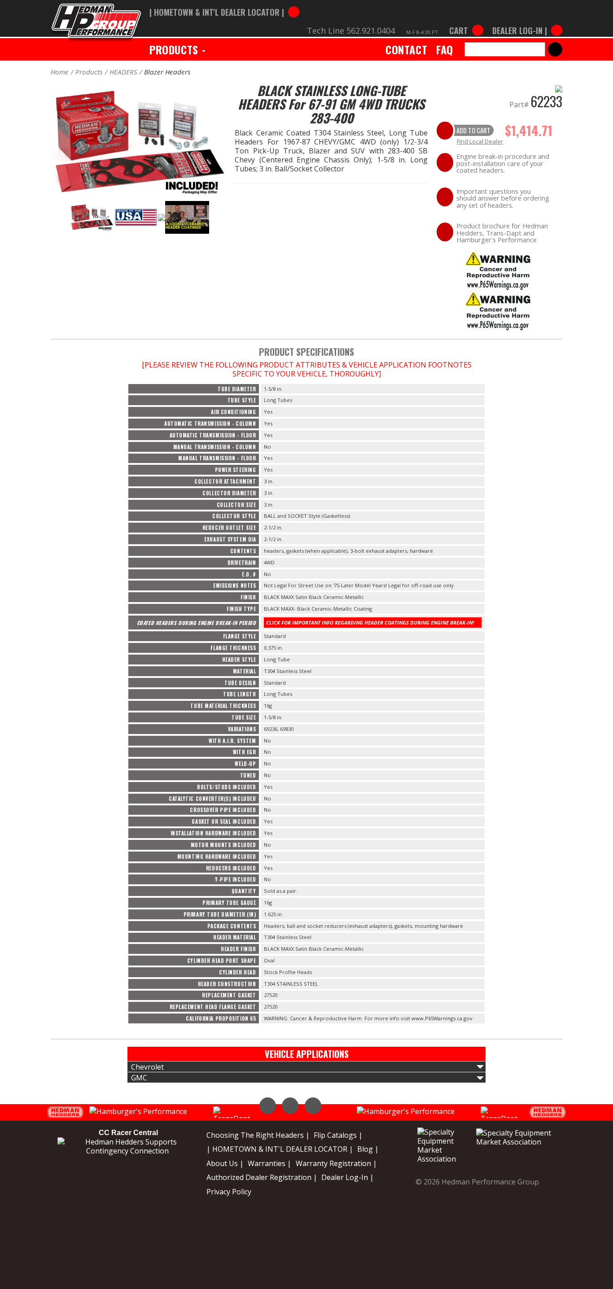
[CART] (466, 21)
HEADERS (123, 71)
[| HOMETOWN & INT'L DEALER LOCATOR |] (224, 3)
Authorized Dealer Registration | (261, 1177)
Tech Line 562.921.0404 (351, 30)
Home (60, 71)
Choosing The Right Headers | (258, 1135)
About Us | (225, 1163)
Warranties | (269, 1163)
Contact (406, 49)
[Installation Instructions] (498, 270)
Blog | (368, 1149)
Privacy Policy (228, 1192)
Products (175, 49)
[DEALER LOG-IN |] (525, 21)
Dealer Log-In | (347, 1177)
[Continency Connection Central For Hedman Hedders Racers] (127, 1146)
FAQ (444, 49)
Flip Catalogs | (338, 1135)
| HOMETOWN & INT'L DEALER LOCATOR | (279, 1149)
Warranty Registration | (336, 1163)
